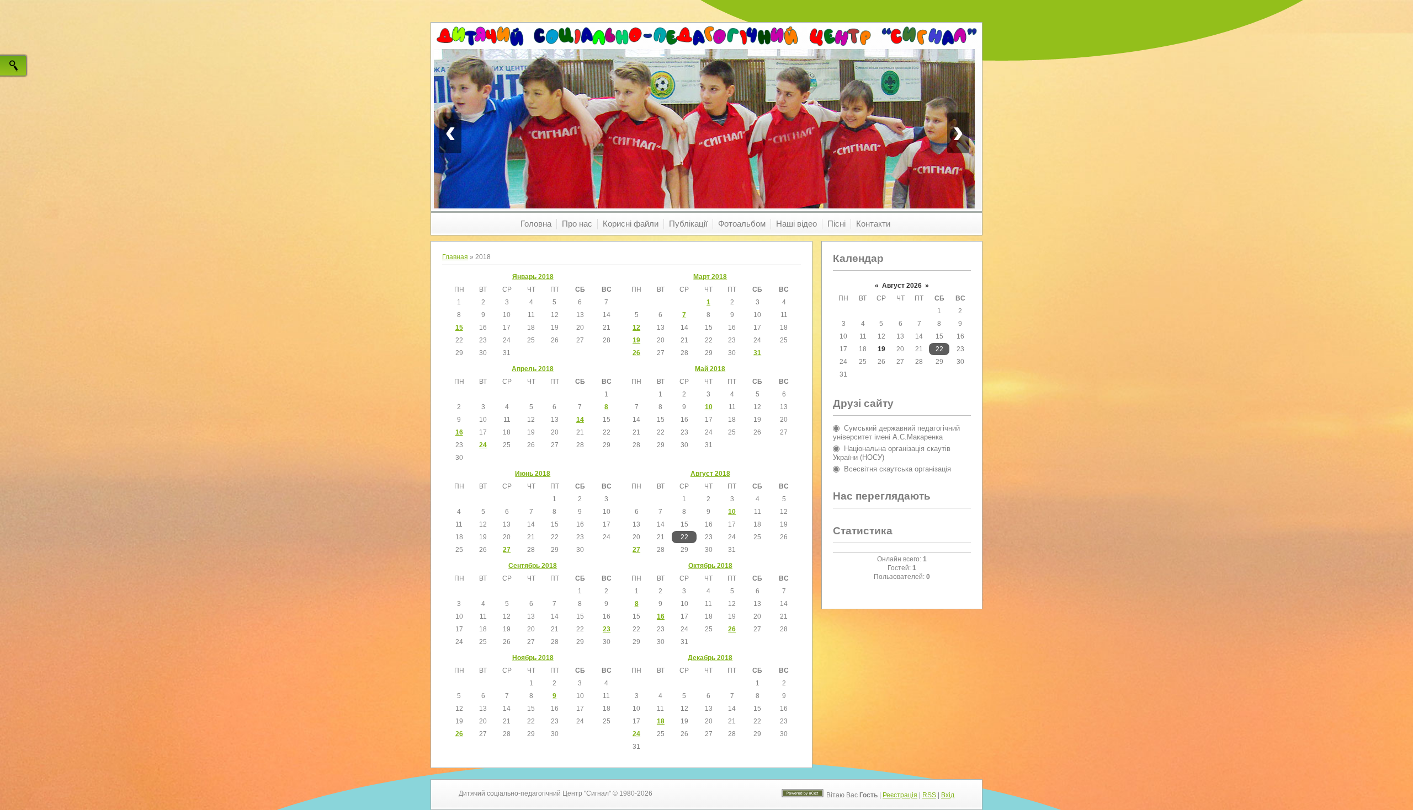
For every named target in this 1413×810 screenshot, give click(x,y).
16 (459, 432)
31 (757, 353)
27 (507, 550)
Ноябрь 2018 (533, 658)
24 (483, 445)
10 (709, 407)
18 (661, 721)
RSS (929, 795)
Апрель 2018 (533, 369)
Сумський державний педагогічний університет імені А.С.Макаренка (896, 432)
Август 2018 (710, 474)
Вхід (947, 795)
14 (580, 419)
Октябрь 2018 (710, 566)
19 (636, 340)
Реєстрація (900, 795)
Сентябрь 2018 (532, 566)
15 (459, 327)
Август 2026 (902, 285)
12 (636, 327)
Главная (455, 257)
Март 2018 (710, 277)
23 (606, 629)
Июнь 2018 (532, 474)
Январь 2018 (533, 277)
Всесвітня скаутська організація (897, 469)
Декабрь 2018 (710, 658)
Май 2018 (710, 369)
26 (636, 353)
